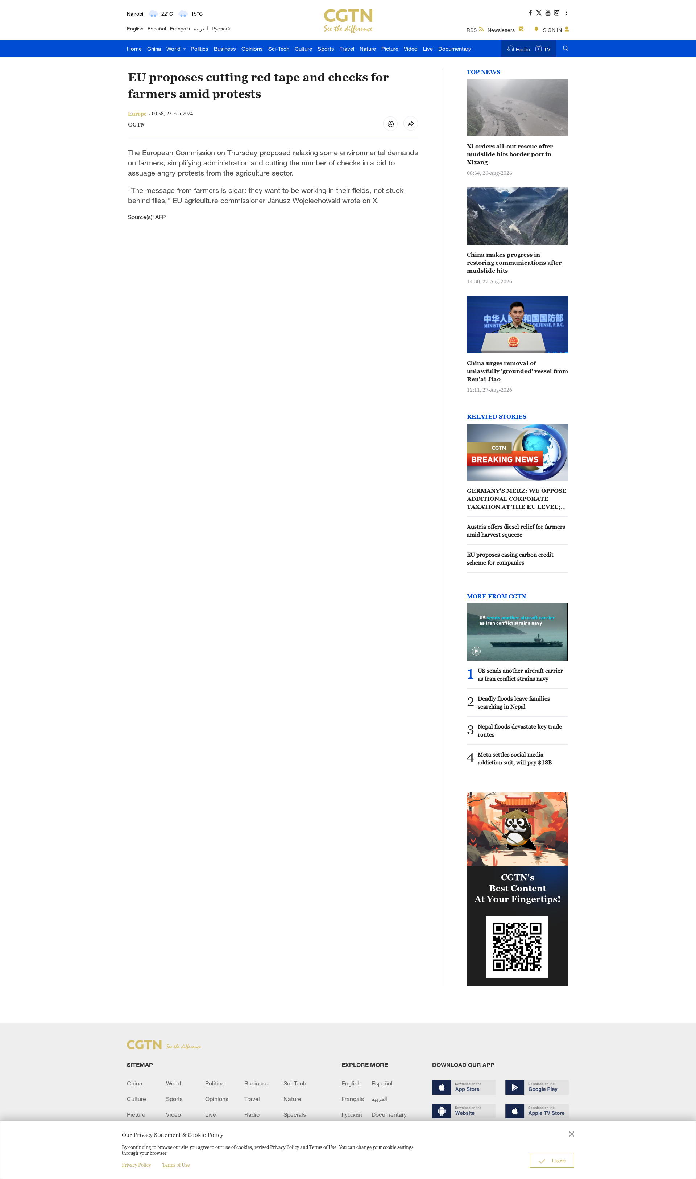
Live (428, 48)
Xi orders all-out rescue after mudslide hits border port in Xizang (510, 154)
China (154, 48)
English (135, 28)
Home (134, 48)
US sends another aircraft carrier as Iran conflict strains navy (520, 674)
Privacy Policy (136, 1165)
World (174, 48)
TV (547, 49)
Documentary (454, 48)
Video (411, 48)
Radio (523, 49)
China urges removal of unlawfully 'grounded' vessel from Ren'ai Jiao (517, 371)
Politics (199, 48)
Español (157, 28)
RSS (472, 30)
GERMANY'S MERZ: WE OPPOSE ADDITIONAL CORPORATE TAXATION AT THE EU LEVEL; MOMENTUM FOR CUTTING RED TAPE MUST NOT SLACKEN (517, 499)
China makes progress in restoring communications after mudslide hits (514, 262)
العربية (201, 28)
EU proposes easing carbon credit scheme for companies (510, 558)
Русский (221, 28)
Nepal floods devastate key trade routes (520, 730)
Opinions (252, 48)
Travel (347, 48)
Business (225, 48)
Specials (294, 1114)
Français (180, 28)
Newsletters (501, 30)
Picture (389, 48)
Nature (368, 48)
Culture (303, 48)
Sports (326, 48)
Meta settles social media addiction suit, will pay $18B (515, 758)
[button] (476, 651)
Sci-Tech (278, 48)
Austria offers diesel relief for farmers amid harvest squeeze (516, 530)
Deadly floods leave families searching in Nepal (514, 702)
